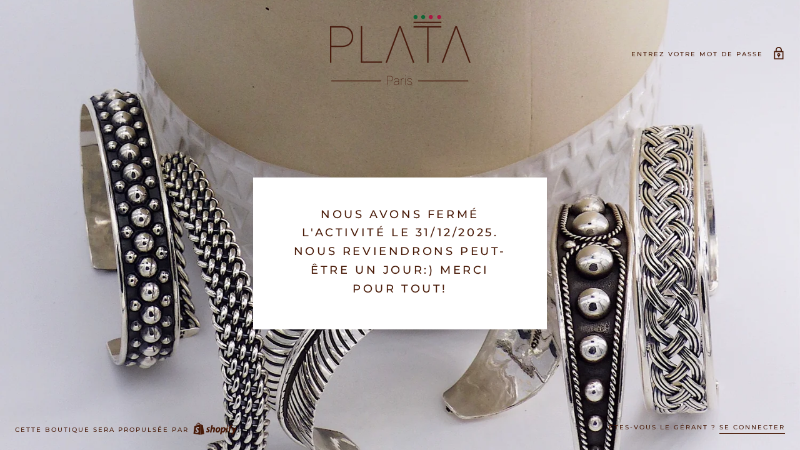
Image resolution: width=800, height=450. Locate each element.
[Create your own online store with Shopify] (214, 430)
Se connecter (752, 427)
